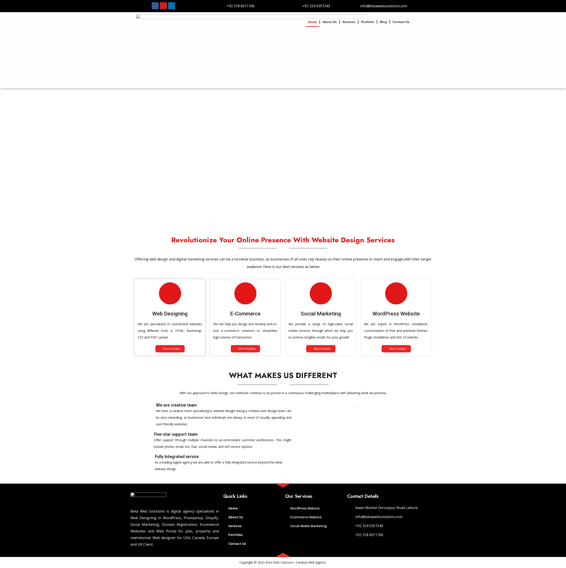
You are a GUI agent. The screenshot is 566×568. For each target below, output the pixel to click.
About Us (330, 22)
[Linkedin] (171, 5)
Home (312, 22)
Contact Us (401, 22)
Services (348, 22)
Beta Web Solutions (280, 562)
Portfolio (367, 22)
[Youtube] (163, 5)
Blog (383, 22)
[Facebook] (155, 5)
